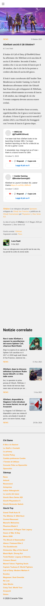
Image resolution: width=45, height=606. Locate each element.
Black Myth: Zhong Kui (13, 553)
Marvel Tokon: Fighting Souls (15, 564)
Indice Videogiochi (11, 491)
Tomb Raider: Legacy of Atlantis (16, 557)
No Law (6, 581)
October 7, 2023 (11, 189)
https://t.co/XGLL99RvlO (21, 185)
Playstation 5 (26, 214)
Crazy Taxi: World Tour (12, 588)
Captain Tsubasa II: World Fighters (18, 567)
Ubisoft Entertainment (11, 214)
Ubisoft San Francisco (21, 211)
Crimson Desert (9, 560)
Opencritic (7, 468)
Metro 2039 (7, 536)
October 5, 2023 (12, 156)
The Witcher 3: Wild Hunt (13, 516)
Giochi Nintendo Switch (13, 504)
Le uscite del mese (11, 494)
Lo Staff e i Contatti (11, 448)
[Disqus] (22, 292)
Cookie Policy (9, 455)
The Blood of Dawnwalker (14, 540)
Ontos (5, 594)
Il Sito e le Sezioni (10, 445)
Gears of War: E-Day (11, 533)
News (5, 39)
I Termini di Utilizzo (11, 462)
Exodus (6, 574)
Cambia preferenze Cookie (14, 458)
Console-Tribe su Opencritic (15, 465)
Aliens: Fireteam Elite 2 (13, 543)
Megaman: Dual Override (13, 577)
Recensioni (8, 484)
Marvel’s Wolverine (11, 523)
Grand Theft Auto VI (11, 513)
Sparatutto (33, 209)
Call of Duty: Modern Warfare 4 (16, 570)
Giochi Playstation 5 (11, 501)
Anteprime (7, 487)
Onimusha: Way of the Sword (15, 550)
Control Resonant (10, 519)
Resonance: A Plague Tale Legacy (17, 530)
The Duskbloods (10, 547)
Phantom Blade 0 (10, 526)
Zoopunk (7, 591)
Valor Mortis (8, 584)
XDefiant (6, 209)
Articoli (6, 480)
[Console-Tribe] (22, 4)
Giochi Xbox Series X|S (13, 497)
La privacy (7, 452)
